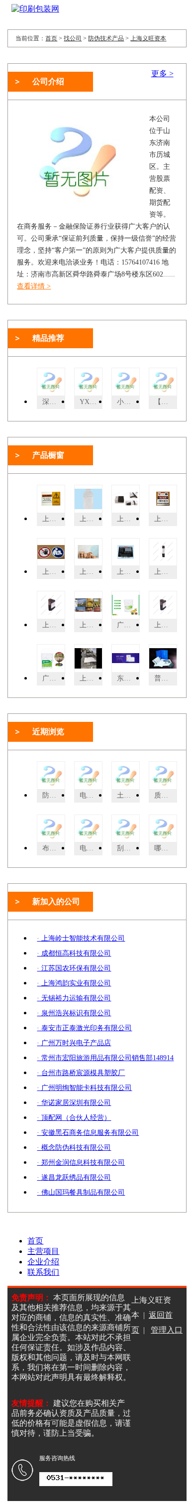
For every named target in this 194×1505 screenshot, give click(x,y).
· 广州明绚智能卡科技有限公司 (84, 1088)
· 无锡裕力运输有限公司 (74, 998)
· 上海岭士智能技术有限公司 (81, 938)
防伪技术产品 (106, 38)
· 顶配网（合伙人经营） (74, 1117)
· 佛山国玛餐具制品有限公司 (81, 1192)
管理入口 (167, 1330)
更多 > (162, 73)
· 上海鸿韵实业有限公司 (74, 983)
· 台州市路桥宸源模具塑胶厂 (81, 1073)
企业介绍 (43, 1261)
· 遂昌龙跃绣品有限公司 (74, 1177)
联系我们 (43, 1272)
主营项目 (43, 1251)
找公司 (73, 38)
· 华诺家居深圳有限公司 (74, 1102)
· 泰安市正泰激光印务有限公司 (84, 1028)
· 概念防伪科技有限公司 (74, 1147)
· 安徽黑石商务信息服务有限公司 (88, 1132)
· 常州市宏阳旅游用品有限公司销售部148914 (105, 1058)
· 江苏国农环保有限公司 (74, 968)
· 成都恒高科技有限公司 (74, 953)
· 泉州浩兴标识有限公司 (74, 1013)
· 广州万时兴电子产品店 (74, 1043)
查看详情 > (34, 286)
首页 (51, 38)
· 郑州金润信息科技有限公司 (81, 1162)
